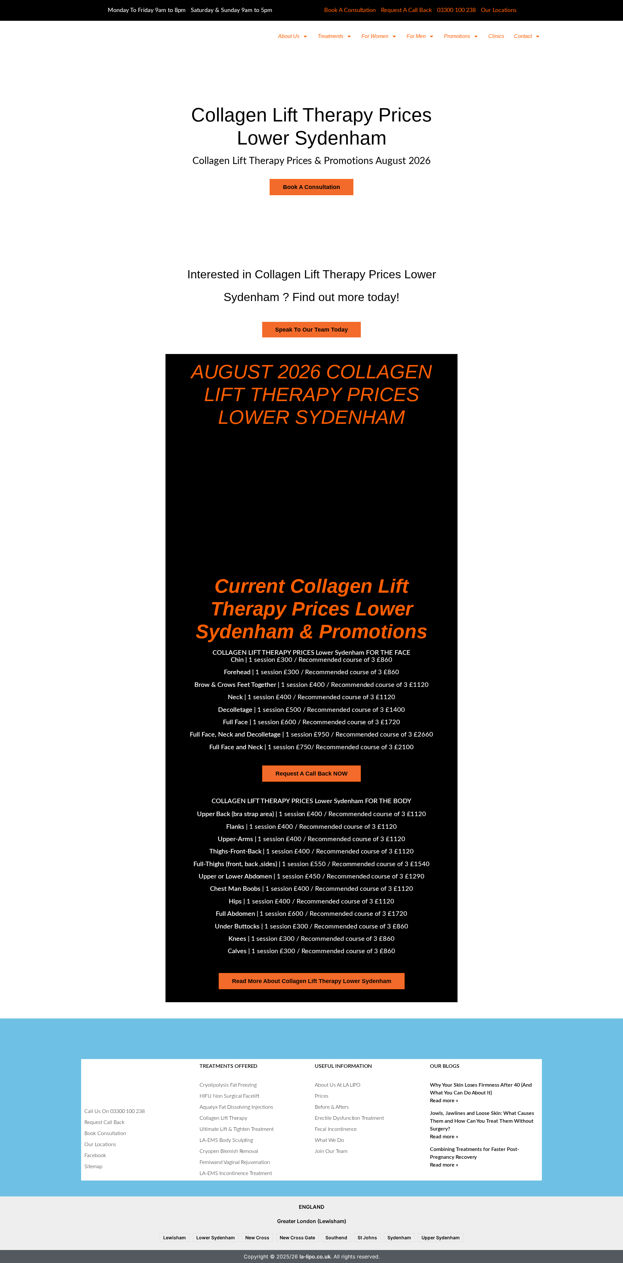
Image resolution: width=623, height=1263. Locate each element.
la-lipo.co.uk (315, 1256)
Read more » (444, 1100)
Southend (336, 1237)
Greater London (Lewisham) (311, 1221)
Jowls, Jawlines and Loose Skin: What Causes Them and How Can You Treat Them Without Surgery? (482, 1121)
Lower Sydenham (215, 1237)
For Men (416, 36)
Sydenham (399, 1237)
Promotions (457, 36)
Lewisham (174, 1237)
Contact (523, 36)
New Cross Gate (297, 1237)
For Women (374, 36)
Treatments (330, 36)
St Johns (367, 1237)
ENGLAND (311, 1207)
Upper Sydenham (440, 1237)
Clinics (496, 36)
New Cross (257, 1237)
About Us (288, 36)
